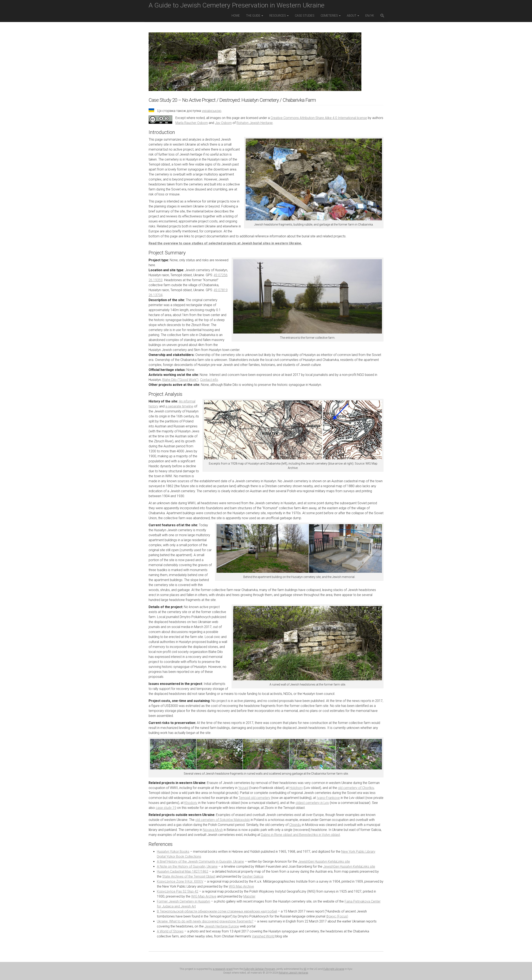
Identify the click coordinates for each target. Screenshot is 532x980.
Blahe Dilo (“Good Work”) (180, 380)
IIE (305, 968)
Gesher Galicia (252, 876)
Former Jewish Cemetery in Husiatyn (183, 901)
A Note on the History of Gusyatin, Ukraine (187, 866)
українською (211, 111)
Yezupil (243, 788)
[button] (382, 16)
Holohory (296, 788)
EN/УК (369, 15)
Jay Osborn (223, 123)
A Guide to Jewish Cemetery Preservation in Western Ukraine (236, 5)
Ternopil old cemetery (254, 798)
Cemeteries (330, 15)
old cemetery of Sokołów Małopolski (222, 820)
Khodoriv (190, 803)
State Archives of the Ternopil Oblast (188, 876)
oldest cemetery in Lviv (312, 803)
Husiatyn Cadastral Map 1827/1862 (182, 871)
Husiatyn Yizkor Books (173, 852)
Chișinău (295, 825)
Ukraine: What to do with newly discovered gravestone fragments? (205, 921)
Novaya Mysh (213, 830)
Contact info (209, 380)
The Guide (253, 15)
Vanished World (263, 936)
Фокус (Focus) (337, 916)
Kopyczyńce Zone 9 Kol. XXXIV (180, 881)
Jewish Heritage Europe (221, 926)
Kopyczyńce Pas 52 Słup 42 (177, 891)
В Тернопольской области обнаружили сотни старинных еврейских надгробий (217, 911)
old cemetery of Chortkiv (356, 788)
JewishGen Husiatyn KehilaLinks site (324, 861)
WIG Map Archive (241, 886)
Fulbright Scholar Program (259, 968)
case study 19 (166, 808)
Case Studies (304, 15)
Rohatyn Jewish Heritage (254, 123)
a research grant (223, 968)
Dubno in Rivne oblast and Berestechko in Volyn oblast (300, 835)
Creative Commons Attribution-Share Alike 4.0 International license (319, 118)
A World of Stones (170, 931)
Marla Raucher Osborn (191, 123)
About (352, 15)
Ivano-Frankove (328, 798)
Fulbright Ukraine (333, 968)
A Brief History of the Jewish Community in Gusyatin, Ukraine (200, 861)
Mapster (249, 896)
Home (236, 15)
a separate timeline (179, 406)
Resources (278, 15)
